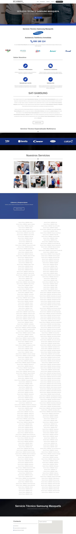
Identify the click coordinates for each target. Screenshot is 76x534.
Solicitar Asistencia (59, 1)
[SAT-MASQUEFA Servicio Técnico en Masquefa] (18, 2)
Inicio (38, 1)
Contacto (53, 1)
